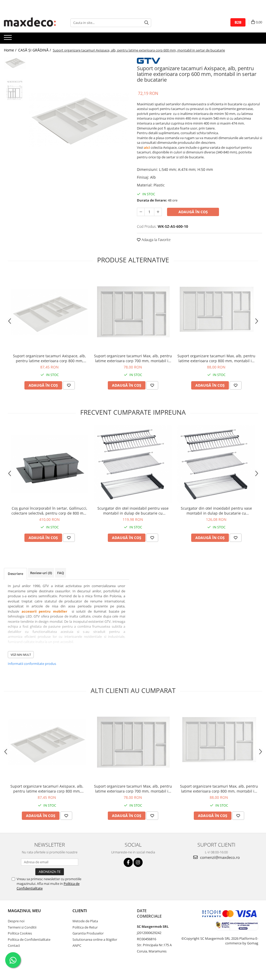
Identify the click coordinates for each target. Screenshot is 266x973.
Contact (14, 945)
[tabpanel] (79, 120)
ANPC (76, 945)
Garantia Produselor (88, 933)
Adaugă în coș (193, 211)
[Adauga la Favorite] (69, 385)
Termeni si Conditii (22, 927)
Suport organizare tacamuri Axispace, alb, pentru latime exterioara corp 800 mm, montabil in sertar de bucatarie (49, 358)
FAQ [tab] (60, 572)
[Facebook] (128, 862)
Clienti (79, 910)
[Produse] (8, 39)
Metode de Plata (85, 921)
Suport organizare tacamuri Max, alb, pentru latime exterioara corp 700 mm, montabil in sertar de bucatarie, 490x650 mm (133, 358)
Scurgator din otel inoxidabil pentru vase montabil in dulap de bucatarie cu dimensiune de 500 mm (133, 511)
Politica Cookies (20, 933)
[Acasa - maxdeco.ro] (30, 23)
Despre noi (16, 921)
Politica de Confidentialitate (29, 939)
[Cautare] (146, 22)
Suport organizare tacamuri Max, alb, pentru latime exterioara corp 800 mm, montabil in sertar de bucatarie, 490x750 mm (216, 358)
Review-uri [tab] (41, 572)
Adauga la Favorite (156, 239)
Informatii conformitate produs (32, 663)
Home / (10, 50)
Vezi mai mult (21, 655)
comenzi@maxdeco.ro (219, 857)
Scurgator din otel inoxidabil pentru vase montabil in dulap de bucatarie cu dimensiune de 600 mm (216, 511)
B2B (238, 22)
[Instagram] (138, 862)
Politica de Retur (85, 927)
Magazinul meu (24, 910)
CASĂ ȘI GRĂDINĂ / (35, 50)
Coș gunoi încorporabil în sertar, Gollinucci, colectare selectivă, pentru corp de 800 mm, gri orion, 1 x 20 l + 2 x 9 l (49, 511)
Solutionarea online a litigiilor (94, 939)
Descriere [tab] (15, 573)
